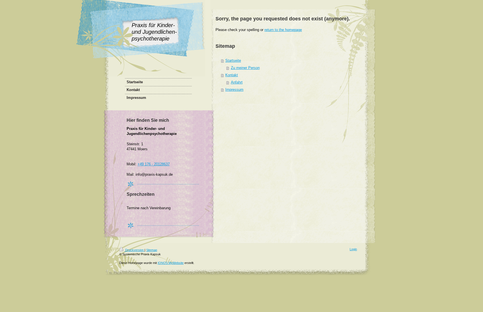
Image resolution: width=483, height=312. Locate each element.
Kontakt (231, 75)
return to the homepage (283, 30)
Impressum (234, 89)
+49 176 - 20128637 (154, 164)
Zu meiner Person (245, 68)
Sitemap (151, 250)
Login (353, 249)
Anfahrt (237, 82)
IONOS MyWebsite (171, 263)
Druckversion (134, 250)
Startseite (233, 60)
